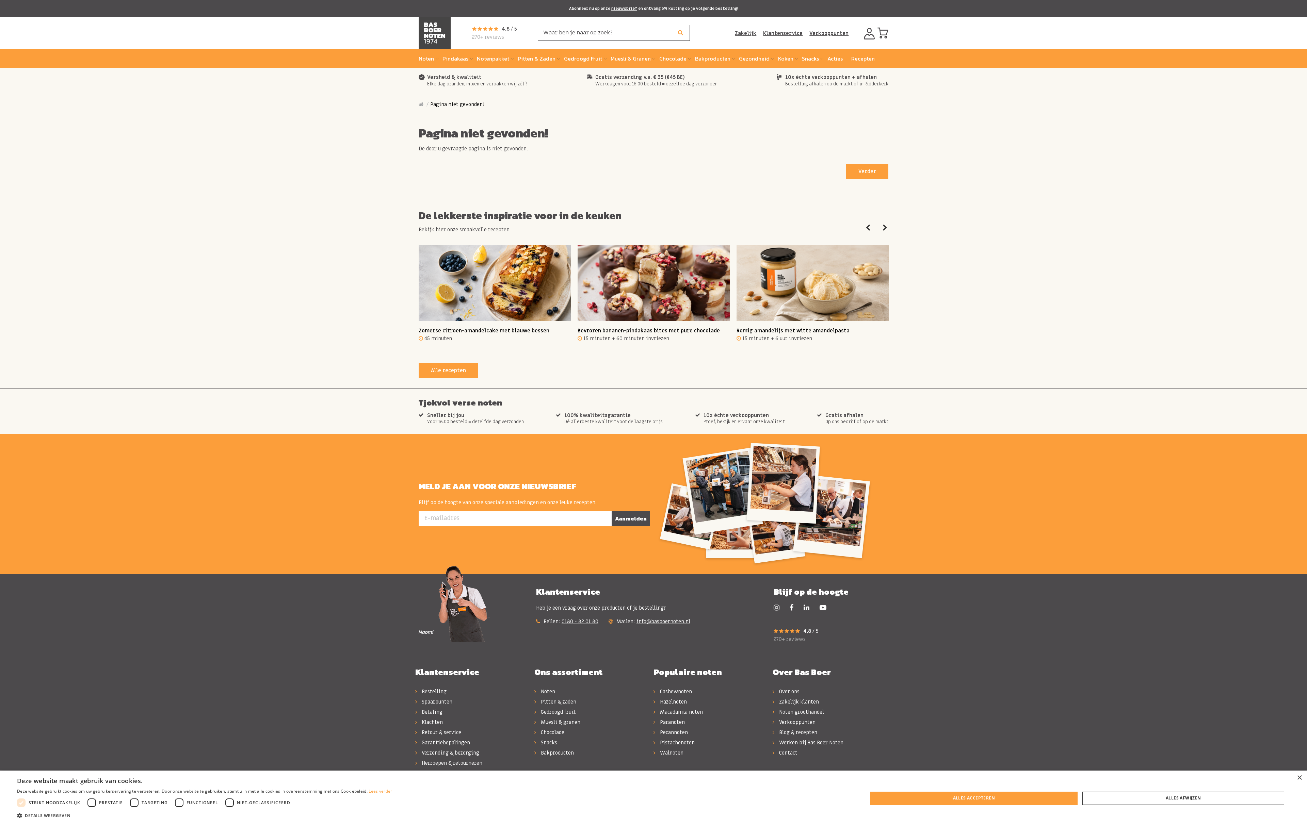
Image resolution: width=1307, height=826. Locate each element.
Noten (547, 691)
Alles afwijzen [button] (1183, 798)
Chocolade (551, 732)
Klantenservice (783, 33)
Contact (787, 752)
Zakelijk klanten (798, 701)
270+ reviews (488, 37)
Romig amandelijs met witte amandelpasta (793, 330)
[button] (204, 816)
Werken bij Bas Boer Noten (810, 742)
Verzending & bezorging (449, 752)
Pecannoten (673, 732)
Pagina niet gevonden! (457, 104)
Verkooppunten (829, 33)
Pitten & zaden (557, 701)
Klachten (431, 722)
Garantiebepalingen (445, 742)
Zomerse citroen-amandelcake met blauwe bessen (484, 330)
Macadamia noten (681, 712)
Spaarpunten (436, 701)
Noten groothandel (801, 712)
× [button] (1299, 777)
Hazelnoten (673, 701)
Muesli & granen (559, 722)
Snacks (548, 742)
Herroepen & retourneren (451, 763)
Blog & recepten (797, 732)
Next (885, 228)
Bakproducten (556, 752)
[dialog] (653, 798)
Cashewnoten (675, 691)
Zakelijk (745, 33)
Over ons (789, 691)
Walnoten (671, 752)
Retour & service (440, 732)
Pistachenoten (677, 742)
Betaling (431, 712)
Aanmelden (631, 518)
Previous (868, 228)
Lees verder (380, 791)
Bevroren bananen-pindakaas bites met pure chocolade (649, 330)
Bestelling (433, 691)
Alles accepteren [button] (974, 798)
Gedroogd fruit (557, 712)
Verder (867, 171)
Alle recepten (448, 370)
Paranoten (672, 722)
